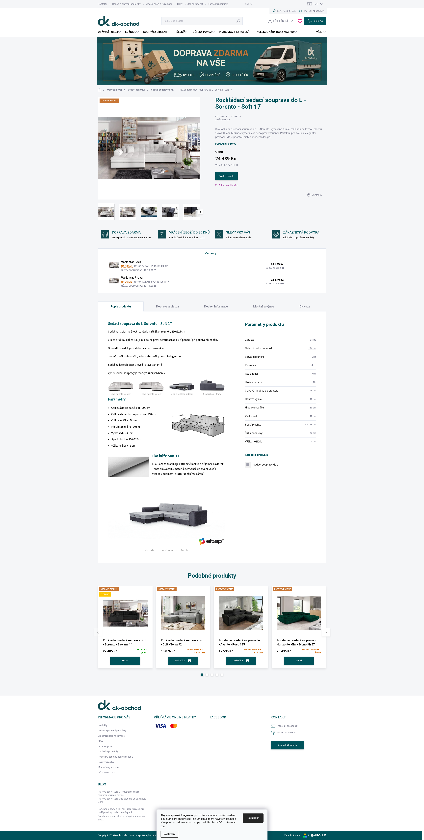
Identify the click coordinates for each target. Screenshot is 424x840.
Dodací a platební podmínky (126, 4)
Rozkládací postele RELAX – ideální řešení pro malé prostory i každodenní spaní (121, 811)
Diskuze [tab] (304, 306)
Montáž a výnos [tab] (263, 306)
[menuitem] (110, 32)
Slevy (180, 4)
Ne (314, 382)
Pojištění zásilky (106, 762)
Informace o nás (106, 772)
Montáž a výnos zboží (109, 767)
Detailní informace (225, 144)
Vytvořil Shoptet (292, 835)
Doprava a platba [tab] (167, 306)
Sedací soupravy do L (265, 464)
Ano (314, 373)
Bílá (314, 356)
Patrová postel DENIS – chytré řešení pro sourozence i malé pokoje (118, 793)
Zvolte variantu (226, 176)
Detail (125, 660)
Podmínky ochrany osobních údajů (115, 756)
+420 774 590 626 (286, 732)
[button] (202, 675)
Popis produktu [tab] (120, 306)
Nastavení (169, 834)
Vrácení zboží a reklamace (159, 4)
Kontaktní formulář (287, 745)
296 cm (312, 348)
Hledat (238, 21)
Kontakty (102, 4)
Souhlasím (253, 818)
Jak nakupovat (195, 4)
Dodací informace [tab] (216, 306)
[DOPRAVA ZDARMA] (183, 613)
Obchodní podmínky (218, 4)
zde (162, 826)
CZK (316, 4)
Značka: (222, 120)
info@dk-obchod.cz (287, 726)
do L (314, 365)
